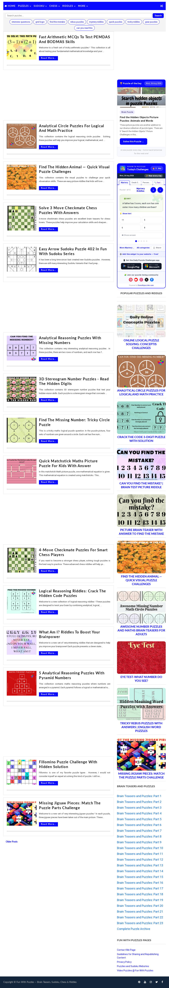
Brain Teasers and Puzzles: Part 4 (139, 813)
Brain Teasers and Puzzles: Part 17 (140, 888)
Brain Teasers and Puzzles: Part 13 (140, 865)
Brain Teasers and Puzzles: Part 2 (139, 802)
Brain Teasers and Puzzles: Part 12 (140, 859)
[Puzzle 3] (141, 241)
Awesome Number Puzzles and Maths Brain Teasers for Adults (141, 630)
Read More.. (48, 58)
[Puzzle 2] (138, 241)
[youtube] (145, 982)
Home (12, 6)
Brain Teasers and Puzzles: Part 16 (140, 882)
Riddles (67, 6)
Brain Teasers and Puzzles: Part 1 (139, 796)
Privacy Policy (124, 962)
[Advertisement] (58, 95)
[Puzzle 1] (136, 241)
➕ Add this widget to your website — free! (139, 254)
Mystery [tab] (124, 182)
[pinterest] (139, 982)
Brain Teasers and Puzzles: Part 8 (139, 836)
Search (158, 15)
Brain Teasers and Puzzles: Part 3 (139, 807)
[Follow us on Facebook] (152, 279)
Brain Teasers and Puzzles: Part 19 (140, 900)
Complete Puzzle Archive (133, 929)
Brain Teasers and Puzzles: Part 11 (140, 854)
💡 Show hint (125, 214)
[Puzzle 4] (144, 241)
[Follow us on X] (146, 279)
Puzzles (23, 6)
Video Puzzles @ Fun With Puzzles (135, 970)
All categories (143, 248)
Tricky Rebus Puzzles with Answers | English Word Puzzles (141, 727)
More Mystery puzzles (127, 248)
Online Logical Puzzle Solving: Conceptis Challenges (141, 344)
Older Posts (11, 842)
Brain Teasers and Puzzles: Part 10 (140, 848)
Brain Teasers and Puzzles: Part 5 (139, 819)
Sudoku (39, 6)
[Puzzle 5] (146, 241)
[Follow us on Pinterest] (131, 279)
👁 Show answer (129, 235)
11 (123, 220)
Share (158, 248)
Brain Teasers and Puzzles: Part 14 (140, 871)
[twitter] (156, 982)
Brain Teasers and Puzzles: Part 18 (140, 894)
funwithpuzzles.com (146, 285)
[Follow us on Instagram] (141, 279)
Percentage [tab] (147, 182)
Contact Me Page (126, 950)
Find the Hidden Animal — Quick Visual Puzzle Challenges (141, 580)
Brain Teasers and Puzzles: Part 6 (139, 825)
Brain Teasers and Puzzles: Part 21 (140, 911)
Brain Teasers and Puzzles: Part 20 (140, 905)
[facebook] (162, 982)
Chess (53, 6)
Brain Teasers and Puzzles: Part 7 (139, 830)
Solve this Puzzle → (133, 141)
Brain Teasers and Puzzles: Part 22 (140, 917)
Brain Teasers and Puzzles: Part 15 (140, 877)
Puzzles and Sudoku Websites (133, 966)
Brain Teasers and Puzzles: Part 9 (139, 842)
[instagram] (150, 982)
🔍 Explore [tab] (158, 182)
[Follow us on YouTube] (136, 279)
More (81, 6)
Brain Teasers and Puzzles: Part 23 (140, 923)
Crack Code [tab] (136, 182)
